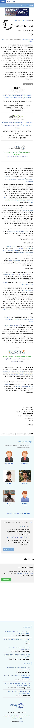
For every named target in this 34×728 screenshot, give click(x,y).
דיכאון (27, 434)
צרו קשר (28, 716)
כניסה (13, 2)
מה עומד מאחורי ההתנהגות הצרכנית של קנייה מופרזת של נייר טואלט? (18, 319)
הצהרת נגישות (20, 716)
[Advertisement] (17, 602)
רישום (8, 2)
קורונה (3, 434)
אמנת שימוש (12, 716)
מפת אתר (14, 718)
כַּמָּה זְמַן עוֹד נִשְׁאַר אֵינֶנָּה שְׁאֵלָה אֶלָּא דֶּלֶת (18, 537)
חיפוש (2, 2)
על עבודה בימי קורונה (14, 261)
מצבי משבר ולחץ (20, 434)
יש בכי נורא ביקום (25, 526)
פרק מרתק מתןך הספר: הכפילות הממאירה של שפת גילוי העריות (18, 200)
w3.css (21, 722)
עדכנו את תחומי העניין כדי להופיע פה (18, 513)
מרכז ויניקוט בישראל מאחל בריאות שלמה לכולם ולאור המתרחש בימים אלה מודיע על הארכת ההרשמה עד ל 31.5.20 (17, 125)
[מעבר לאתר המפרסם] (17, 12)
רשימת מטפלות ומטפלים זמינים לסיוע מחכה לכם (16, 310)
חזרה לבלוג (7, 549)
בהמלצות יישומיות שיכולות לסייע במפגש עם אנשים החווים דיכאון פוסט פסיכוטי (18, 179)
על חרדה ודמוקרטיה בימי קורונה (13, 325)
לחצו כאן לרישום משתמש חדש (25, 573)
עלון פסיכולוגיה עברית (21, 20)
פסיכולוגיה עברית (26, 5)
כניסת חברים (6, 580)
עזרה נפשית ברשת (11, 434)
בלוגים (31, 20)
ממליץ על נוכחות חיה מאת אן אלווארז (18, 231)
